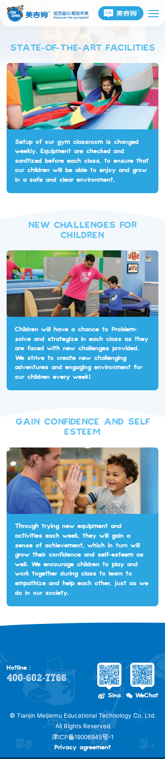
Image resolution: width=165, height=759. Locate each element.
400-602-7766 (36, 678)
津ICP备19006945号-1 (83, 737)
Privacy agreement (82, 747)
